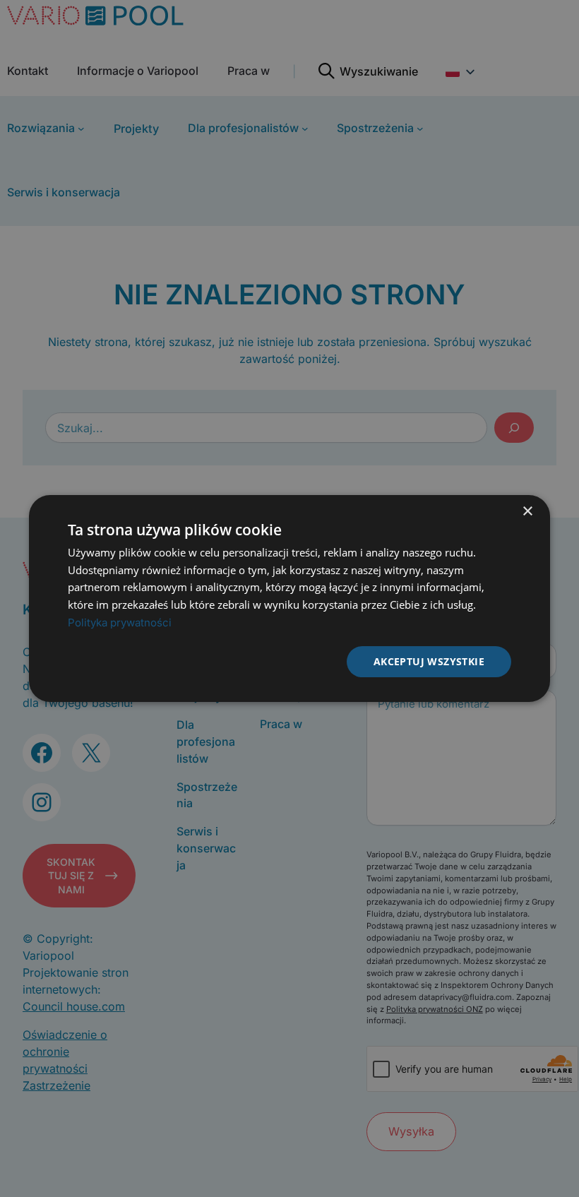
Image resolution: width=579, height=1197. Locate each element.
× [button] (527, 511)
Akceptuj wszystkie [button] (429, 661)
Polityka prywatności (120, 622)
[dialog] (289, 599)
